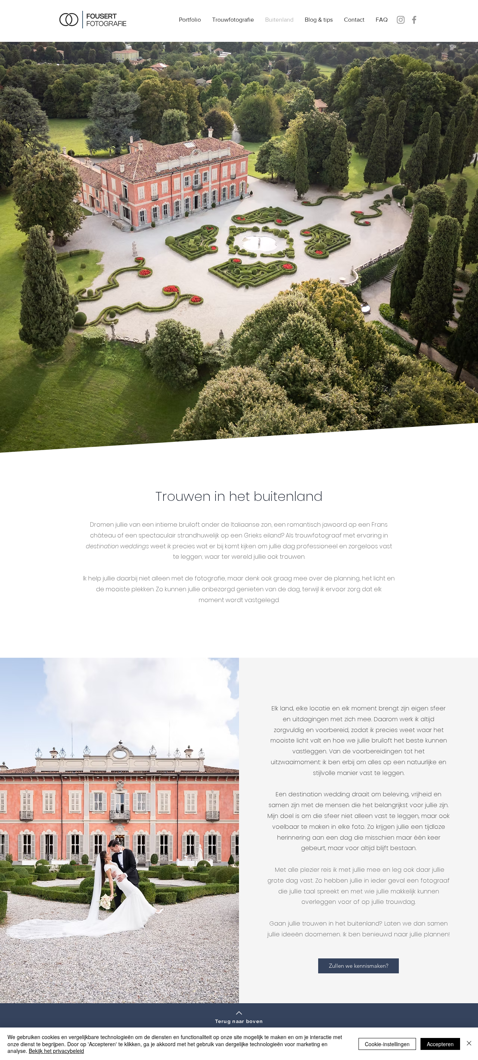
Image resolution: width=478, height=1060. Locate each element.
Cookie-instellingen (387, 1044)
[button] (233, 19)
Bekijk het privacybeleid (56, 1050)
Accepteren (440, 1044)
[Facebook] (414, 20)
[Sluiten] (469, 1043)
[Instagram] (400, 20)
